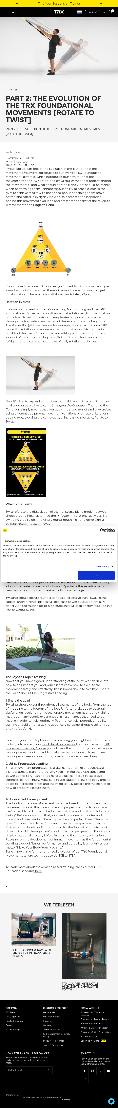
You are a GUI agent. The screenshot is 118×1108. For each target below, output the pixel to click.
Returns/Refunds (51, 1016)
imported (12, 90)
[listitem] (15, 165)
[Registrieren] (48, 1070)
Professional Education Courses (92, 1013)
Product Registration (53, 1041)
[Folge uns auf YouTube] (108, 1071)
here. (38, 871)
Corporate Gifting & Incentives (96, 1032)
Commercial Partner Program (96, 1019)
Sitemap (66, 1100)
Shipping (47, 1021)
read (11, 290)
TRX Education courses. (59, 744)
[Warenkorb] (110, 11)
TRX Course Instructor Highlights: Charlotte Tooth (80, 986)
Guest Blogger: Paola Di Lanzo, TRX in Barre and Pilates (31, 953)
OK (96, 575)
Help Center (49, 1012)
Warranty (48, 1025)
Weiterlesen (13, 152)
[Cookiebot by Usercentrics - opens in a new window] (102, 530)
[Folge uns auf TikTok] (84, 1079)
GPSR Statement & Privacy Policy (56, 1035)
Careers (9, 1025)
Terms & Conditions (53, 1045)
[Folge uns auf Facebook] (84, 1071)
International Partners (92, 1023)
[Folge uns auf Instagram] (92, 1071)
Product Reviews (14, 1021)
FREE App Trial (13, 1016)
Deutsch (92, 12)
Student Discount (89, 1036)
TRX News (11, 1012)
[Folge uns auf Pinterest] (100, 1071)
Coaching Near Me (93, 1041)
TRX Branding (13, 1029)
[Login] (104, 12)
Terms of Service (51, 1029)
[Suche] (13, 12)
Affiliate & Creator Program (94, 1028)
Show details (102, 566)
